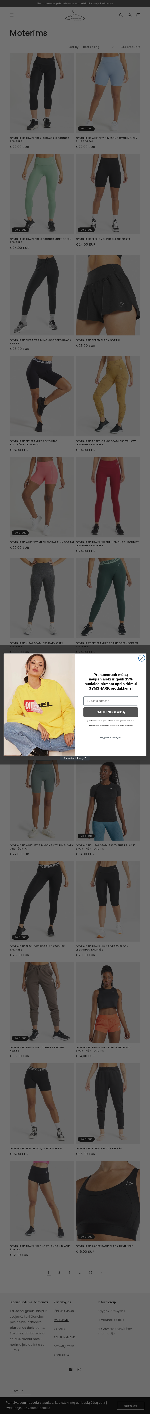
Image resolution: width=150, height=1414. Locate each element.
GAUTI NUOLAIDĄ (110, 712)
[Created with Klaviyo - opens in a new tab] (75, 758)
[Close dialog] (141, 658)
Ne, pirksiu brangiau (110, 737)
